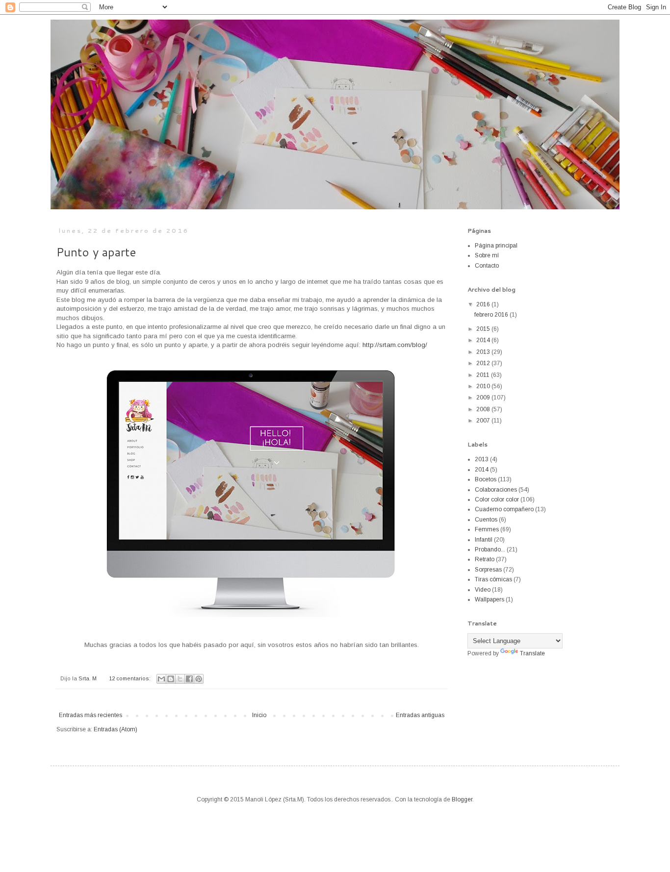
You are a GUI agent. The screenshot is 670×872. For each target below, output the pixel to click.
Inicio (259, 715)
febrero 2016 (492, 314)
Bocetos (485, 479)
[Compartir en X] (180, 679)
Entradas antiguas (420, 715)
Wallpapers (489, 599)
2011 (483, 375)
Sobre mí (487, 255)
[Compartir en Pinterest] (199, 679)
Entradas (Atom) (115, 729)
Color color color (497, 499)
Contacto (487, 265)
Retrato (484, 559)
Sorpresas (488, 569)
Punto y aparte (96, 252)
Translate (532, 653)
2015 (483, 328)
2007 (483, 420)
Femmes (487, 529)
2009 (483, 397)
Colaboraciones (496, 489)
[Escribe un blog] (171, 679)
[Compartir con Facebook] (189, 679)
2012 (483, 363)
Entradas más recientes (90, 715)
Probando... (490, 549)
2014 (483, 340)
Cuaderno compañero (504, 509)
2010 (483, 386)
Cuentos (486, 519)
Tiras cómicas (493, 579)
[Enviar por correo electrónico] (161, 679)
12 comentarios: (130, 678)
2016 (483, 304)
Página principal (496, 245)
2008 (483, 409)
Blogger (462, 799)
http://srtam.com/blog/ (394, 345)
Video (482, 589)
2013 (483, 352)
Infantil (483, 539)
